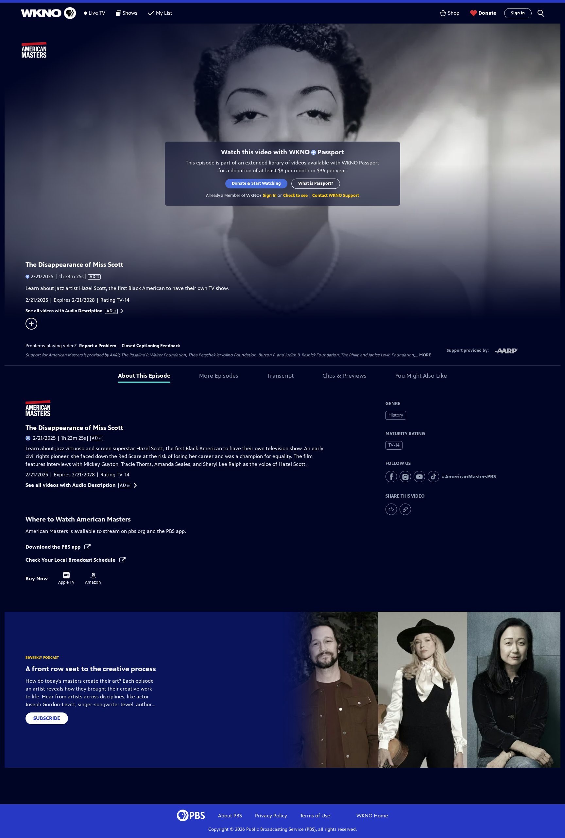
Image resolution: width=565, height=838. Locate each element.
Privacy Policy (271, 815)
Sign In (518, 13)
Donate (487, 13)
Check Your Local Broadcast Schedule (71, 560)
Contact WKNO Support (335, 195)
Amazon (93, 579)
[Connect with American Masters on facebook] (391, 476)
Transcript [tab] (280, 375)
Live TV (97, 13)
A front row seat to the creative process (91, 668)
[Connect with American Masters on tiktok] (433, 476)
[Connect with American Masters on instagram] (405, 476)
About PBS (230, 815)
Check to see (295, 195)
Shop (453, 13)
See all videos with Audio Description (69, 311)
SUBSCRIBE (46, 718)
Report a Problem (97, 346)
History (395, 415)
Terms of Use (315, 815)
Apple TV (66, 578)
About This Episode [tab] (144, 375)
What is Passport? (315, 183)
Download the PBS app (54, 547)
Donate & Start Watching (256, 183)
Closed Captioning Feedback (151, 346)
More (425, 355)
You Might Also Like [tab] (421, 375)
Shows (130, 13)
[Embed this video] (391, 509)
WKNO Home (372, 815)
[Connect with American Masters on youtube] (419, 476)
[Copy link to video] (405, 509)
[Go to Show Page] (291, 50)
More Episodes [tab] (218, 375)
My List (164, 13)
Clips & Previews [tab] (344, 375)
